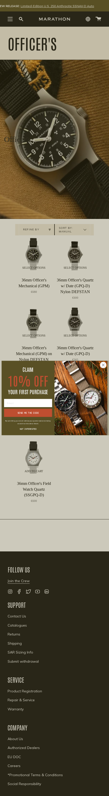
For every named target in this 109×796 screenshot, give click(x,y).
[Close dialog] (103, 365)
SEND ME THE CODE (28, 413)
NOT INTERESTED (28, 428)
